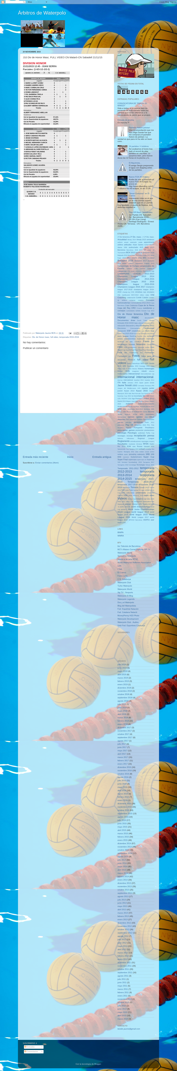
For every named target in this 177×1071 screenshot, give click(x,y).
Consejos (150, 300)
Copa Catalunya (131, 305)
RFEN (145, 444)
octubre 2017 (123, 734)
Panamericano (148, 419)
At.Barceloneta (149, 245)
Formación (122, 356)
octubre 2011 (123, 969)
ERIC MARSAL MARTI (33, 156)
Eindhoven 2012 (147, 326)
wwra (120, 523)
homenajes (149, 369)
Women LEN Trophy (140, 504)
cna (152, 294)
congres (141, 300)
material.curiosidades (146, 404)
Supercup (150, 460)
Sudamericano (136, 457)
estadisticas (136, 331)
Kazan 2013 (129, 391)
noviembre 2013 (125, 886)
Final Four (134, 350)
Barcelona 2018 (132, 250)
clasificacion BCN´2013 (130, 295)
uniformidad (130, 493)
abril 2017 (122, 754)
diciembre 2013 (124, 883)
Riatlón (152, 444)
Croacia (139, 308)
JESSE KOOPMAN (32, 138)
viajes (146, 495)
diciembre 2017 (124, 727)
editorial (140, 323)
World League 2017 (140, 517)
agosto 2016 (123, 777)
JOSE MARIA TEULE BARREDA (35, 184)
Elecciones (122, 328)
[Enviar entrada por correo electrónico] (70, 333)
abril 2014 (122, 870)
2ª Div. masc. (149, 237)
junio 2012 (122, 943)
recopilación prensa (144, 435)
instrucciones (122, 374)
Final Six (122, 353)
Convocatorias (124, 303)
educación (121, 326)
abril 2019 (122, 675)
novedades (150, 414)
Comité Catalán (142, 298)
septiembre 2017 (125, 737)
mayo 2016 (122, 787)
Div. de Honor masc (40, 337)
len (144, 396)
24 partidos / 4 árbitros (139, 146)
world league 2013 (140, 512)
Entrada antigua (101, 456)
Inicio (70, 456)
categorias (122, 271)
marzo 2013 (123, 913)
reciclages (121, 436)
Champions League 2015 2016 (136, 282)
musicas (127, 414)
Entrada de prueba (126, 120)
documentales (149, 318)
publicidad (141, 433)
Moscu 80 (130, 412)
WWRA (121, 536)
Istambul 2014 (139, 380)
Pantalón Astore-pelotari (139, 128)
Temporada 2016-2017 (140, 482)
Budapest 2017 (141, 261)
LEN (119, 566)
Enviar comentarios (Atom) (47, 463)
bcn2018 (139, 253)
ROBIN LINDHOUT (32, 92)
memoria (142, 406)
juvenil (120, 391)
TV (140, 490)
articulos (128, 245)
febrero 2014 (123, 877)
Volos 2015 (150, 499)
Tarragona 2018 (123, 465)
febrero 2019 (123, 681)
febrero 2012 (123, 956)
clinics (142, 295)
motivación (138, 412)
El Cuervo (122, 573)
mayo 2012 (122, 946)
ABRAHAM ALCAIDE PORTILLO (37, 149)
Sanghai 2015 (134, 449)
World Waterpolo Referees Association (134, 563)
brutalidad (151, 258)
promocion (140, 430)
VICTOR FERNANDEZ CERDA (36, 90)
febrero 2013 (123, 916)
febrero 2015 (123, 837)
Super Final (123, 460)
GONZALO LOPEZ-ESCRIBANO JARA (39, 147)
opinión (139, 417)
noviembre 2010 (125, 999)
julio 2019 (122, 665)
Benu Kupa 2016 (133, 255)
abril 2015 (122, 830)
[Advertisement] (67, 434)
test (124, 488)
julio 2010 (122, 1006)
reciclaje (130, 436)
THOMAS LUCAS (31, 101)
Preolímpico (149, 428)
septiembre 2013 (125, 893)
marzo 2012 (123, 953)
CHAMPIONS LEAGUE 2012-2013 (136, 274)
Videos (122, 498)
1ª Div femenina (124, 237)
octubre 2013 (123, 890)
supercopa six (141, 459)
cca (128, 271)
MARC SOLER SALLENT (34, 145)
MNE (120, 409)
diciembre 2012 (124, 923)
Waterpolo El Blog (125, 596)
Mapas (128, 401)
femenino (140, 344)
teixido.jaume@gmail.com (129, 1029)
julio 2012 (122, 939)
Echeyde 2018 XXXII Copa (128, 323)
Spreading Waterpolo (127, 556)
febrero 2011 (123, 992)
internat (120, 380)
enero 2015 (123, 840)
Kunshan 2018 (149, 393)
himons (134, 369)
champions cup (148, 271)
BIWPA (134, 258)
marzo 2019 (123, 678)
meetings (136, 406)
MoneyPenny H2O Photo (128, 616)
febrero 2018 (123, 721)
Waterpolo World (125, 553)
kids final (132, 393)
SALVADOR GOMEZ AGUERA (34, 165)
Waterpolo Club (124, 583)
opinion (131, 417)
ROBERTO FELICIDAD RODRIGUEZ (37, 186)
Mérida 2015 (150, 406)
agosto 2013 (123, 896)
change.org (126, 292)
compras (132, 300)
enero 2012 (123, 959)
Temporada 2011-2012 (128, 468)
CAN (136, 268)
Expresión (150, 339)
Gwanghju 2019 (132, 366)
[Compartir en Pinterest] (85, 333)
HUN (127, 371)
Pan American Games (134, 419)
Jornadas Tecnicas (144, 385)
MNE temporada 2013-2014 (133, 409)
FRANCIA (131, 360)
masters (141, 401)
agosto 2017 (123, 741)
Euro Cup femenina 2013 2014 (144, 333)
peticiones (121, 425)
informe (151, 371)
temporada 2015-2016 (69, 337)
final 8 (128, 350)
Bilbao (129, 258)
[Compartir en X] (80, 333)
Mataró (146, 401)
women (128, 504)
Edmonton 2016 (149, 323)
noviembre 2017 (125, 731)
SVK (119, 462)
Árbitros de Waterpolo (42, 13)
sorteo (152, 452)
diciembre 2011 (124, 963)
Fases (146, 341)
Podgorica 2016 (140, 425)
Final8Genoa (133, 352)
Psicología (132, 433)
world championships (140, 507)
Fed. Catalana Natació (127, 612)
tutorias (135, 490)
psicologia (122, 433)
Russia (139, 446)
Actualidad (122, 240)
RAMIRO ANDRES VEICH (34, 85)
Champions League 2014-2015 (136, 279)
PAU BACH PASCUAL (33, 96)
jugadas (145, 388)
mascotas (134, 401)
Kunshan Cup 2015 (124, 396)
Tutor (131, 490)
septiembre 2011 (125, 973)
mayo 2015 (122, 827)
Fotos (136, 356)
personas (138, 422)
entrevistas (149, 328)
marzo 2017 (123, 757)
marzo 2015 (123, 833)
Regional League (146, 438)
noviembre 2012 (125, 926)
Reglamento (124, 441)
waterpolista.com (148, 501)
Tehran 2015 (149, 465)
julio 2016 (122, 780)
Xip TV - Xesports (125, 592)
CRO (133, 308)
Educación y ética (132, 326)
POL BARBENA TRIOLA (34, 94)
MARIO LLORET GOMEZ (34, 83)
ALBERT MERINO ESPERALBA (36, 106)
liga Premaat (137, 399)
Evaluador (141, 339)
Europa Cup (141, 336)
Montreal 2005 (149, 409)
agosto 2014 (123, 857)
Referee (120, 438)
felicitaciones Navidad (126, 344)
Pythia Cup (150, 433)
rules (134, 446)
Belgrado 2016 (122, 255)
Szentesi (124, 462)
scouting (148, 449)
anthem (120, 242)
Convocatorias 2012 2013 (140, 303)
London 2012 (148, 398)
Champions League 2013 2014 (136, 276)
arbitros (120, 245)
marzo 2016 (123, 794)
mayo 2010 (122, 1012)
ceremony (138, 271)
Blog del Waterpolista (127, 606)
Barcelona (121, 250)
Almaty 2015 (141, 240)
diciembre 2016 (124, 767)
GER (146, 363)
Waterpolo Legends (126, 599)
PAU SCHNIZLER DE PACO (35, 103)
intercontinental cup (147, 374)
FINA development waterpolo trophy (136, 347)
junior (151, 388)
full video (54, 337)
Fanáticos (138, 341)
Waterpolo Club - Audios (128, 622)
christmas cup (140, 292)
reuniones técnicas (135, 444)
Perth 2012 (149, 422)
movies (145, 412)
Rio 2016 (122, 446)
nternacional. (122, 417)
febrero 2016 (123, 797)
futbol (129, 363)
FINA (120, 347)
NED (141, 414)
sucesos (126, 457)
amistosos (150, 240)
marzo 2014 (123, 873)
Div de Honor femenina (130, 314)
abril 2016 (122, 790)
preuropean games (126, 430)
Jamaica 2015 (132, 383)
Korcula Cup (139, 393)
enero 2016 (123, 800)
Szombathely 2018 (135, 462)
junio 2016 (122, 784)
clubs (147, 295)
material (129, 404)
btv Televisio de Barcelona (129, 546)
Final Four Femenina (146, 350)
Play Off (129, 425)
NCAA (135, 414)
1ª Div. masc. (136, 237)
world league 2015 (138, 515)
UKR (123, 493)
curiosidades (130, 311)
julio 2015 (122, 820)
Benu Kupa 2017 (144, 255)
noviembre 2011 (125, 966)
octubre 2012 (123, 929)
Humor (120, 371)
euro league (123, 336)
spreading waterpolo (137, 454)
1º (143, 237)
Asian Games (138, 245)
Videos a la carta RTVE (128, 559)
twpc (143, 490)
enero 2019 (123, 684)
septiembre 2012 (125, 933)
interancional (134, 374)
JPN (152, 385)
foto (129, 356)
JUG (138, 388)
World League (124, 512)
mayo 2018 (122, 711)
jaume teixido (149, 383)
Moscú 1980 (122, 412)
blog (140, 258)
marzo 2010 (123, 1019)
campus (129, 268)
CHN (132, 292)
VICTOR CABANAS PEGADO (35, 158)
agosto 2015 (123, 817)
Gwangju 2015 (144, 366)
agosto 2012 (123, 936)
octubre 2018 (123, 694)
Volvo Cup (129, 501)
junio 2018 (122, 708)
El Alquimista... (135, 163)
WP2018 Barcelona (135, 520)
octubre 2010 (123, 1002)
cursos (138, 311)
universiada (141, 493)
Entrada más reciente (35, 456)
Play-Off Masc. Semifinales (140, 212)
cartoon (142, 268)
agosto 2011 (123, 976)
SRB (148, 454)
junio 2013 (122, 903)
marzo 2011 (123, 989)
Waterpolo (121, 504)
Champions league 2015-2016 (136, 284)
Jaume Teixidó (125, 385)
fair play (129, 341)
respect (151, 441)
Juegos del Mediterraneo (127, 388)
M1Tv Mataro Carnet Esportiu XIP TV (134, 549)
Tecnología (140, 465)
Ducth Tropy (142, 320)
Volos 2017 (121, 501)
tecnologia (132, 465)
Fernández (150, 344)
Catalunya (150, 268)
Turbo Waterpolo (125, 586)
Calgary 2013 (149, 263)
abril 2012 (122, 949)
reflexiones (130, 438)
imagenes (135, 371)
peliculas (120, 422)
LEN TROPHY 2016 (124, 398)
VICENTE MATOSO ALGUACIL (36, 140)
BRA (144, 258)
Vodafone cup (141, 499)
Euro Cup (149, 331)
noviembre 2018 (125, 691)
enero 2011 (122, 996)
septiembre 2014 (125, 853)
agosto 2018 (123, 701)
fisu (141, 352)
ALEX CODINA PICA (32, 99)
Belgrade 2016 (148, 253)
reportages (145, 441)
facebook (121, 341)
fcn (153, 341)
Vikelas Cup (132, 499)
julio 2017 (122, 744)
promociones (149, 430)
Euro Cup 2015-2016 (125, 334)
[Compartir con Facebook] (82, 333)
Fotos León (122, 576)
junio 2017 (122, 747)
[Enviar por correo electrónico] (75, 333)
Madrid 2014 (122, 401)
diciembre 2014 (124, 843)
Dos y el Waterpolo (126, 602)
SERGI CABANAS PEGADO (35, 136)
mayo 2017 (122, 751)
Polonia (128, 427)
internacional (126, 377)
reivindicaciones (135, 441)
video (151, 495)
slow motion (139, 452)
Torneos (134, 487)
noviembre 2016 (125, 771)
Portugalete (138, 428)
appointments (149, 242)
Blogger (97, 1064)
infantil (144, 371)
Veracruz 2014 (138, 495)
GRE (124, 366)
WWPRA (146, 520)
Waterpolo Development (128, 619)
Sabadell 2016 (149, 446)
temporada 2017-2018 (128, 485)
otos (146, 417)
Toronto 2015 (144, 488)
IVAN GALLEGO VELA (33, 154)
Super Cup (148, 457)
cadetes (131, 263)
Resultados (122, 444)
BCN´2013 (130, 253)
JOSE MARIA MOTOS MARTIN (36, 133)
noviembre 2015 (125, 807)
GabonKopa (136, 363)
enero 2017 (123, 764)
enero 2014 (123, 880)
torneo (128, 487)
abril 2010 (122, 1016)
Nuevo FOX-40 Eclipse (139, 177)
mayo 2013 (122, 906)
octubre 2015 (123, 810)
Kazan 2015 (142, 391)
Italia (124, 383)
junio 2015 (122, 824)
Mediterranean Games (125, 406)
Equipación (122, 331)
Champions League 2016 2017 (131, 287)
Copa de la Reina (146, 305)
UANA (147, 490)
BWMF (124, 263)
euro (143, 331)
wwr (152, 520)
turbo (127, 490)
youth (124, 522)
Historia (141, 369)
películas (129, 422)
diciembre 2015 (124, 804)
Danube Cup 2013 (147, 311)
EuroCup (133, 336)
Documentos (123, 320)
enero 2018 (123, 724)
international (128, 380)
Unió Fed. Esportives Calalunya (131, 626)
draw (133, 320)
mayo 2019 (122, 671)
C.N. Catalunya (124, 579)
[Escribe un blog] (77, 333)
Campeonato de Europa (128, 266)
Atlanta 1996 (122, 247)
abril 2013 (122, 910)
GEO (142, 363)
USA (125, 495)
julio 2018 (122, 704)
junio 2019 (122, 668)
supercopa (132, 460)
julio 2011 (122, 979)
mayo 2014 (122, 867)
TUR (123, 490)
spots (126, 454)
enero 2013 (123, 920)
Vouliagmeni (138, 501)
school (142, 449)
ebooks (151, 320)
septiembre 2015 (125, 814)
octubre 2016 (123, 774)
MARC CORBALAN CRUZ (34, 87)
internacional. (145, 377)
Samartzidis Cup (123, 449)
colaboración (131, 297)
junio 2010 (122, 1009)
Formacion (149, 353)
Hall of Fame (127, 369)
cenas (133, 271)
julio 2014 (122, 860)
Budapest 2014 (125, 260)
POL (148, 425)
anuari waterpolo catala (133, 242)
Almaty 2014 (131, 239)
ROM (129, 446)
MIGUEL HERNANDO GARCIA (36, 142)
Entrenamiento (135, 328)
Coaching (122, 297)
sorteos (120, 454)
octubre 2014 (123, 850)
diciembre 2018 (124, 688)
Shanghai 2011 (129, 452)
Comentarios (32, 1052)
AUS (141, 247)
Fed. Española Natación (128, 609)
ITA (119, 383)
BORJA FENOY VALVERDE (35, 151)
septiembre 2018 (125, 698)
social (147, 452)
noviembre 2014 (125, 847)
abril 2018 (122, 714)
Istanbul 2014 (149, 380)
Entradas (30, 1047)
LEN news (150, 396)
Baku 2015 (149, 247)
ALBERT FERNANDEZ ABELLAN (35, 112)
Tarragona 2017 (148, 462)
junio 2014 (122, 863)
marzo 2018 (123, 718)
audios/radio (133, 247)
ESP (129, 331)
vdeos (130, 495)
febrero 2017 (123, 761)
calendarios (139, 263)
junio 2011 (122, 982)
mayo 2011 (122, 986)
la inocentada (137, 396)
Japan (141, 383)
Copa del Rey (124, 308)
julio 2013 (122, 900)
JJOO (134, 385)
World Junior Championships (141, 509)
